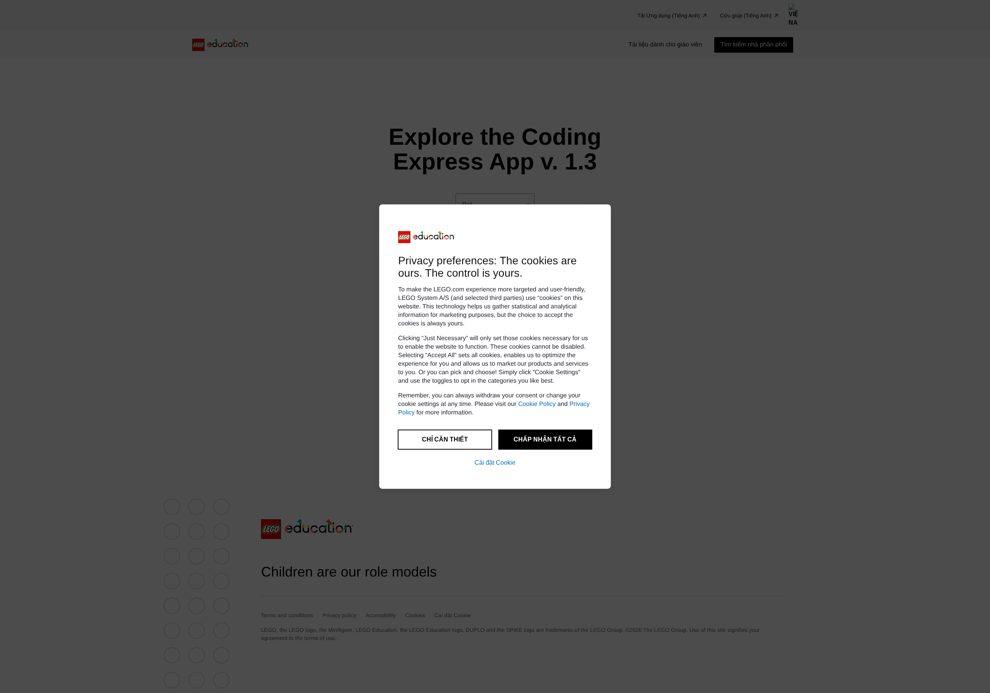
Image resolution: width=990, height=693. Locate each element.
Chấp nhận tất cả (545, 439)
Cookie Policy (537, 404)
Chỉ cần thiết (445, 439)
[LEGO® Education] (427, 237)
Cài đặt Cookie (495, 462)
